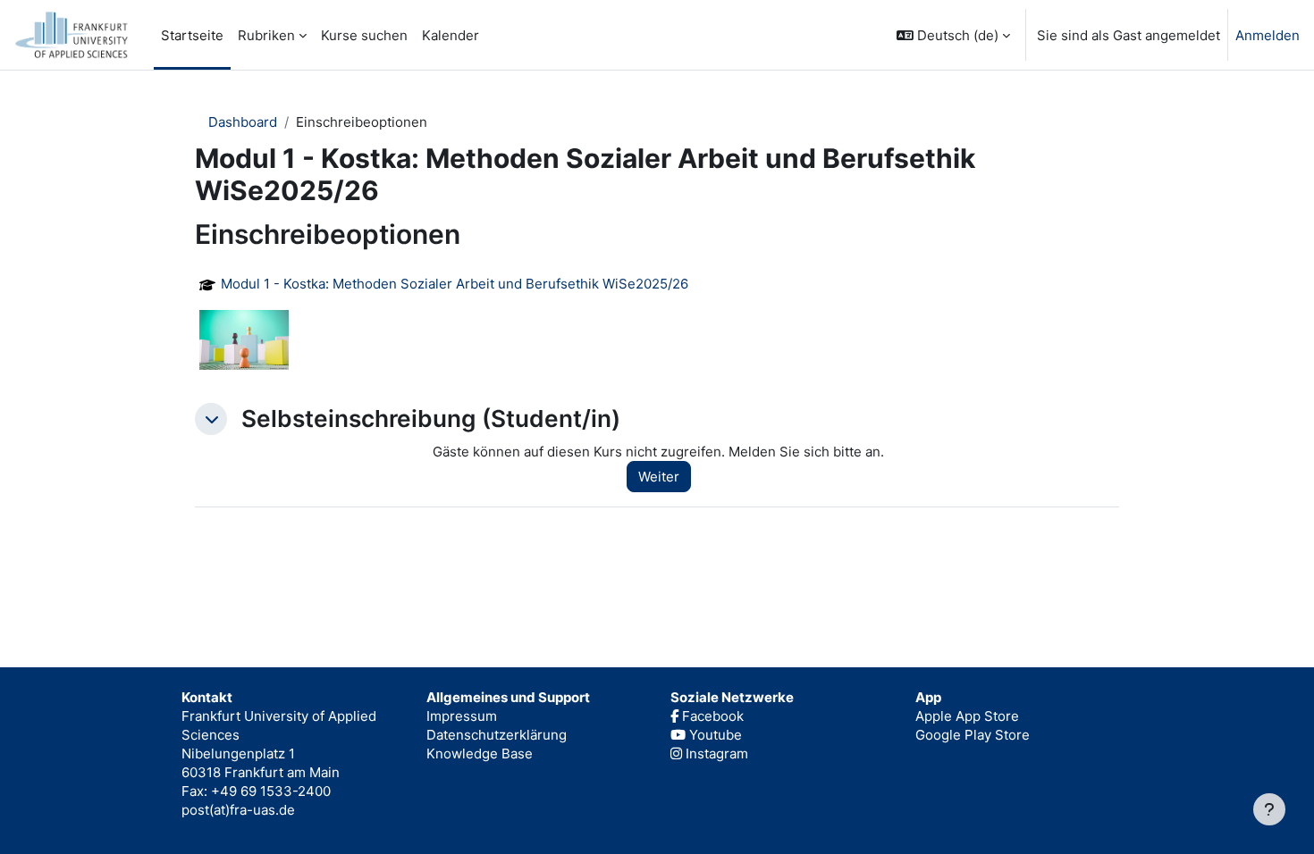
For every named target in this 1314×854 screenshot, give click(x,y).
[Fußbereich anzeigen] (1269, 809)
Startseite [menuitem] (192, 35)
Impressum (461, 715)
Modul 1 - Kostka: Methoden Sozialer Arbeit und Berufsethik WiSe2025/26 (454, 284)
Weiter (658, 476)
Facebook (711, 715)
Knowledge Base (479, 753)
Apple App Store (967, 715)
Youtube (714, 734)
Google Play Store (972, 734)
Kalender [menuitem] (450, 35)
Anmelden (1267, 35)
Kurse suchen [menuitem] (364, 35)
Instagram (715, 753)
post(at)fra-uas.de (238, 809)
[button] (953, 35)
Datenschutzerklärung (496, 734)
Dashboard (242, 121)
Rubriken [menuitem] (266, 35)
